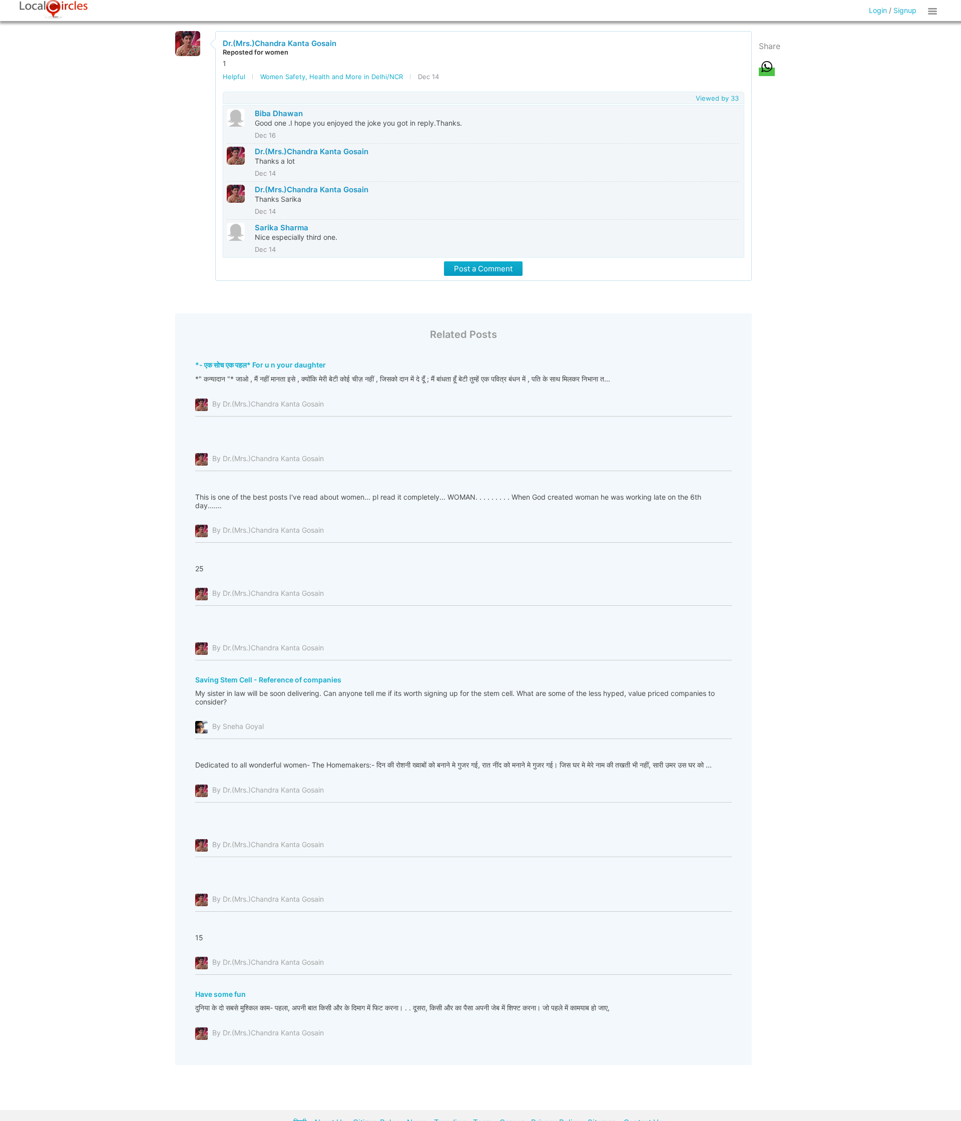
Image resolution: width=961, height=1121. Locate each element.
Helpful (234, 77)
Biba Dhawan (279, 113)
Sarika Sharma (281, 227)
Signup (904, 10)
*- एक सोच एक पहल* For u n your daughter (260, 364)
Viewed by (717, 98)
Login (878, 10)
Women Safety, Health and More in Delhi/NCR (331, 77)
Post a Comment (483, 268)
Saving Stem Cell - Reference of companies (268, 679)
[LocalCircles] (53, 9)
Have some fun (220, 994)
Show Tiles (934, 10)
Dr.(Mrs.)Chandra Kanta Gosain (279, 43)
